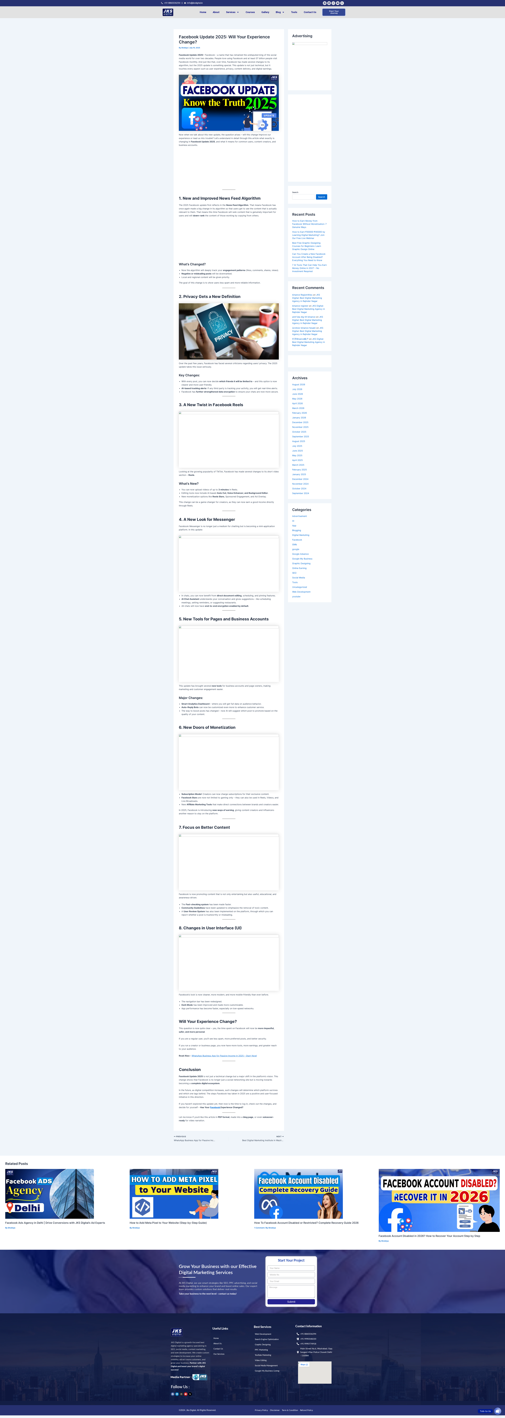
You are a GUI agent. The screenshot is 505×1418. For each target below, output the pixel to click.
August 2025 (298, 441)
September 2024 (300, 493)
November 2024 (300, 483)
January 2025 (299, 474)
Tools (294, 12)
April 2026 (297, 403)
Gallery (265, 12)
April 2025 (297, 460)
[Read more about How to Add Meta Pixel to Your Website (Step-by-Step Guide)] (174, 1193)
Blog (278, 12)
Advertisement (299, 516)
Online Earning (299, 568)
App (294, 525)
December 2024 (300, 479)
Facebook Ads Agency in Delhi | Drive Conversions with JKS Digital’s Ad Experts (55, 1222)
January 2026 (299, 417)
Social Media (298, 577)
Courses (250, 12)
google (295, 549)
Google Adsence (300, 554)
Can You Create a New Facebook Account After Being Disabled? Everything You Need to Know (308, 257)
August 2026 (298, 384)
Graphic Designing (301, 563)
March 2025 (298, 465)
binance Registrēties (302, 294)
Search (295, 192)
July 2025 (297, 446)
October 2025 (299, 431)
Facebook (215, 1107)
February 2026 (299, 413)
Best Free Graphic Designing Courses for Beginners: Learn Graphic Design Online (306, 246)
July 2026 (297, 389)
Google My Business (302, 558)
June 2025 (297, 450)
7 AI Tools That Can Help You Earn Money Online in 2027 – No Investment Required (309, 268)
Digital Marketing (300, 535)
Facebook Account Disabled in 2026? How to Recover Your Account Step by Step (429, 1236)
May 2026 (297, 398)
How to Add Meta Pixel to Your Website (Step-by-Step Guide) (168, 1222)
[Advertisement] (229, 168)
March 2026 (298, 408)
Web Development (301, 591)
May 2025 (297, 455)
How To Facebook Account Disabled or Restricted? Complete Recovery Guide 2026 (306, 1222)
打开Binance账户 (300, 339)
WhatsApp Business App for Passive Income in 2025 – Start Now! (224, 1055)
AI (293, 521)
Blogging (296, 530)
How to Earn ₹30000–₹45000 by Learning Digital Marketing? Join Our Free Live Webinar (308, 235)
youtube (296, 596)
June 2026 (297, 394)
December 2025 (300, 422)
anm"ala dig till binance (303, 317)
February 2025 (299, 469)
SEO (294, 573)
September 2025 (300, 436)
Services (230, 12)
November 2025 (300, 427)
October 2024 (299, 488)
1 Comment (259, 1228)
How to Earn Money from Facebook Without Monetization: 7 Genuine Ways (309, 223)
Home (203, 12)
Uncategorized (299, 587)
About (216, 12)
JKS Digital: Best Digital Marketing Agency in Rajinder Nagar (307, 297)
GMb (294, 544)
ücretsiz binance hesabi (304, 328)
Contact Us (310, 12)
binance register (300, 305)
